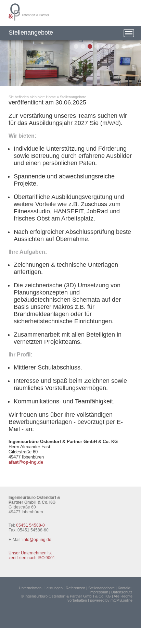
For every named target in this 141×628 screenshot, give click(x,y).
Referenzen (75, 588)
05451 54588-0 (30, 525)
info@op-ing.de (37, 539)
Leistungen (53, 588)
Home (51, 97)
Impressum (98, 592)
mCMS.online (121, 600)
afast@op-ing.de (26, 462)
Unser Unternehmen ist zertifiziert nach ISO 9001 (32, 555)
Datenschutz (121, 592)
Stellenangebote (73, 97)
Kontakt (124, 588)
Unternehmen (30, 588)
